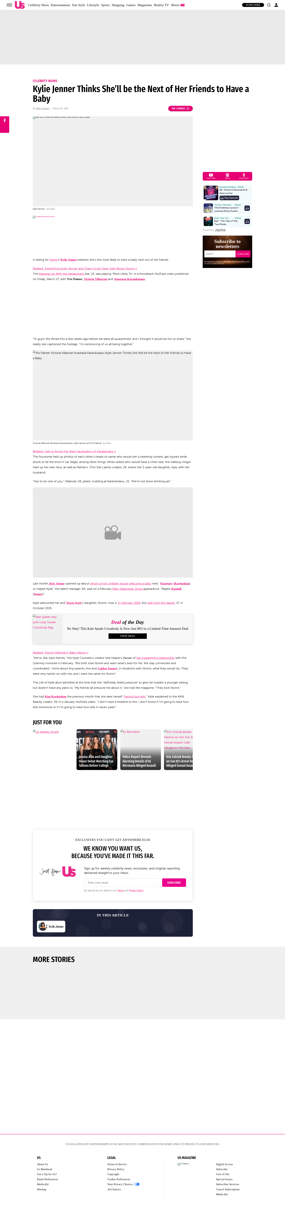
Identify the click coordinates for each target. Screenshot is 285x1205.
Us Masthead (44, 1169)
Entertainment (60, 5)
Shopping (118, 5)
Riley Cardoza (42, 108)
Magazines (145, 5)
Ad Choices (114, 1189)
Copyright (113, 1174)
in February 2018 (129, 602)
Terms (121, 890)
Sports (105, 5)
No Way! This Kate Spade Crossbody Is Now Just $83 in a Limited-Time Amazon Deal (127, 629)
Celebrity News (38, 5)
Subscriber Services (227, 1184)
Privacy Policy (136, 890)
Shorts (175, 5)
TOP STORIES (178, 108)
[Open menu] (9, 5)
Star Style (78, 5)
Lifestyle (93, 5)
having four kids (134, 696)
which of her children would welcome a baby (120, 583)
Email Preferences (47, 1179)
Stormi (53, 259)
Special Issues (224, 1179)
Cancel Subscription (228, 1189)
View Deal (127, 636)
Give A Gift (222, 1174)
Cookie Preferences (118, 1179)
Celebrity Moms (45, 81)
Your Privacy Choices (120, 1184)
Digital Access (224, 1164)
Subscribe (253, 4)
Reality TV (161, 5)
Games (131, 5)
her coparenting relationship (155, 657)
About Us (42, 1164)
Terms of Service (117, 1164)
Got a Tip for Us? (47, 1174)
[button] (269, 5)
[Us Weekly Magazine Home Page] (20, 5)
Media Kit (43, 1184)
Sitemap (41, 1189)
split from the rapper (161, 602)
